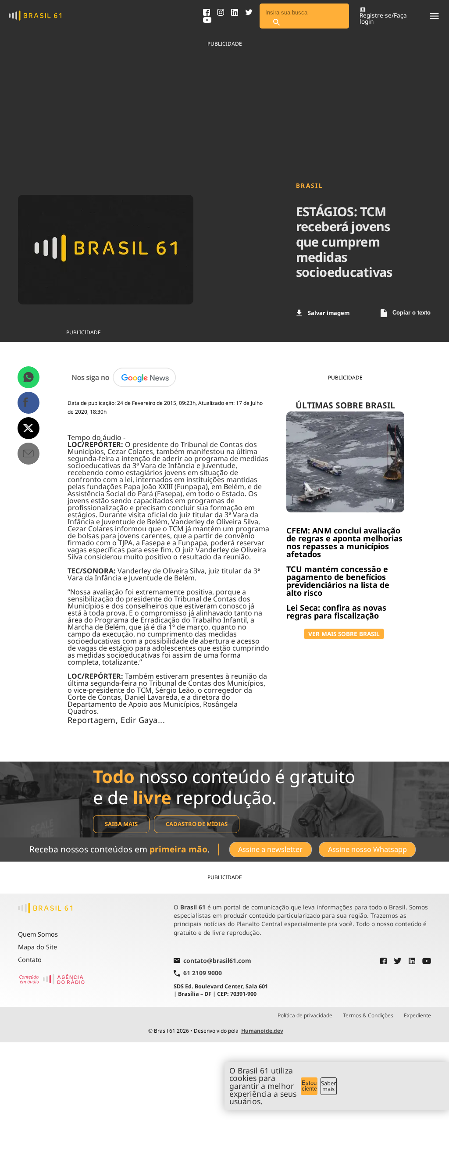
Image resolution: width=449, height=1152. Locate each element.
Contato (30, 959)
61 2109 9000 (202, 973)
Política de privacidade (305, 1015)
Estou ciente (309, 1086)
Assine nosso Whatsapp (367, 849)
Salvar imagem (328, 313)
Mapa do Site (37, 947)
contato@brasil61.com (217, 961)
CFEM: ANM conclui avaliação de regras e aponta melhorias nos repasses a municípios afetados (344, 542)
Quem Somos (38, 934)
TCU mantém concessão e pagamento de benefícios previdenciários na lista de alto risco (337, 581)
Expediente (417, 1015)
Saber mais (328, 1086)
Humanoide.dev (262, 1030)
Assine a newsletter (270, 849)
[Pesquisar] (276, 22)
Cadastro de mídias (197, 824)
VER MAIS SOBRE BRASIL (344, 634)
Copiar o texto (411, 312)
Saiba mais (121, 824)
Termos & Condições (368, 1015)
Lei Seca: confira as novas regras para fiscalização (336, 611)
